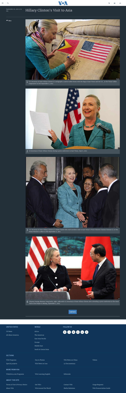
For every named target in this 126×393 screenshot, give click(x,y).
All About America (12, 335)
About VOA (10, 388)
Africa (37, 331)
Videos (95, 360)
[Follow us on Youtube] (73, 332)
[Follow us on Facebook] (65, 332)
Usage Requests (98, 385)
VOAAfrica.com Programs (15, 374)
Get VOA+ (38, 385)
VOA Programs (11, 360)
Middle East (39, 346)
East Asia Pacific (40, 339)
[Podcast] (86, 332)
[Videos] (115, 3)
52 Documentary (69, 364)
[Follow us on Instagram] (78, 332)
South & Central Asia (42, 349)
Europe (37, 342)
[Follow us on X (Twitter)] (69, 332)
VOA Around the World (43, 388)
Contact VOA (68, 385)
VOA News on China (70, 360)
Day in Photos (40, 360)
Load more (73, 312)
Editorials (67, 374)
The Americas (39, 335)
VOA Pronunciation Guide (101, 388)
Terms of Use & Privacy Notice (16, 385)
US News (9, 331)
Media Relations (69, 388)
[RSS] (82, 332)
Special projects (11, 364)
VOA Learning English (42, 374)
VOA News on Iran (41, 364)
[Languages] (109, 3)
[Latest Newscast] (120, 3)
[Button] (8, 21)
